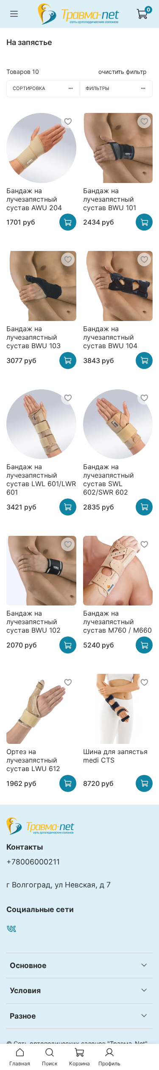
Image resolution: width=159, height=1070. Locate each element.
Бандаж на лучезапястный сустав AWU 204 (34, 199)
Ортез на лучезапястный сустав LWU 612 (33, 760)
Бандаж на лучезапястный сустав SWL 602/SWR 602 (108, 479)
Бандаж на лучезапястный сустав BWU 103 (33, 337)
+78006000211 (33, 861)
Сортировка (29, 88)
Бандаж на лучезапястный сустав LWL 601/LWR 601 (41, 479)
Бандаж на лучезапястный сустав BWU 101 (109, 199)
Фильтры (97, 88)
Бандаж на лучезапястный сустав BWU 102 (33, 621)
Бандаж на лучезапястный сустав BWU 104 (110, 337)
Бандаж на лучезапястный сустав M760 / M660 (117, 621)
